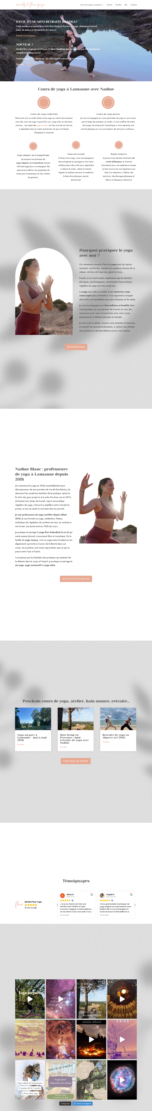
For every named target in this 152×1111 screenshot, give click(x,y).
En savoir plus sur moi (76, 578)
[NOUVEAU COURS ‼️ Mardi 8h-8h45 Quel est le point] (61, 1080)
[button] (135, 905)
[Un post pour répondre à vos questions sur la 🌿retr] (91, 1080)
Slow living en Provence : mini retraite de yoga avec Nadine (74, 738)
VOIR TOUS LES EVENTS (75, 761)
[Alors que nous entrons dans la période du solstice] (61, 1039)
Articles (118, 5)
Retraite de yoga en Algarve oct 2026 (115, 736)
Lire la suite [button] (64, 915)
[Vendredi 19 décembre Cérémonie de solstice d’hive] (91, 1039)
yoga (38, 125)
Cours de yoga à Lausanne (90, 5)
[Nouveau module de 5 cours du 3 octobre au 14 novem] (30, 1080)
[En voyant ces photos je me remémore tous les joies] (122, 999)
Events (109, 5)
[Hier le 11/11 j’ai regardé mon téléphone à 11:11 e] (122, 1039)
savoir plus (29, 64)
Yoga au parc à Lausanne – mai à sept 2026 (32, 737)
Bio (126, 5)
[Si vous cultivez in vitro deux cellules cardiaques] (122, 1080)
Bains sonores (119, 154)
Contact (134, 5)
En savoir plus (76, 346)
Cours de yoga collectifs (44, 114)
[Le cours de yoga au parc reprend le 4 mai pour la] (30, 999)
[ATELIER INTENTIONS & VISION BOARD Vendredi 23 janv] (30, 1039)
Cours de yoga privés (108, 114)
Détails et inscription (25, 35)
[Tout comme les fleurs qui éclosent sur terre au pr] (61, 999)
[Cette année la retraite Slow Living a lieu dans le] (91, 999)
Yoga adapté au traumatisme (33, 155)
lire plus (20, 744)
